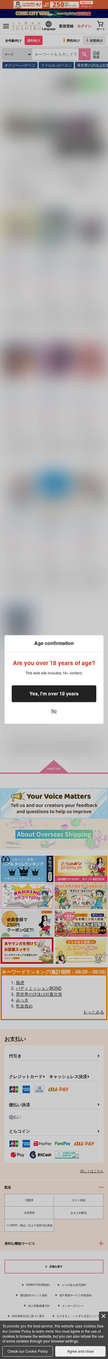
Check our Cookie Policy (28, 1351)
